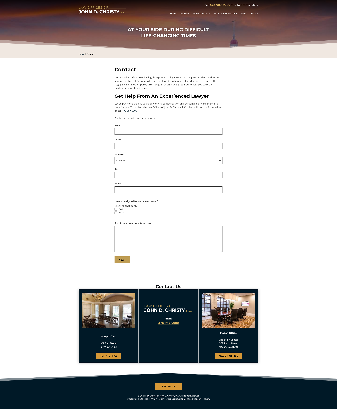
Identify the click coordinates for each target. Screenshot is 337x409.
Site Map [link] (144, 398)
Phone (118, 183)
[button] (334, 390)
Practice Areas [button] (200, 13)
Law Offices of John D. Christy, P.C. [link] (162, 395)
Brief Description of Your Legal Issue (133, 223)
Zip (116, 168)
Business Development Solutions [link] (182, 398)
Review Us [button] (168, 386)
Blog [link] (243, 13)
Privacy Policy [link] (157, 398)
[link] (103, 10)
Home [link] (173, 13)
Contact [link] (254, 13)
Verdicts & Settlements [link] (225, 13)
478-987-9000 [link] (220, 4)
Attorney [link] (184, 13)
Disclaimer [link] (132, 398)
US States (119, 154)
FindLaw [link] (206, 398)
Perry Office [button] (108, 355)
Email (118, 139)
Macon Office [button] (228, 355)
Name (117, 125)
